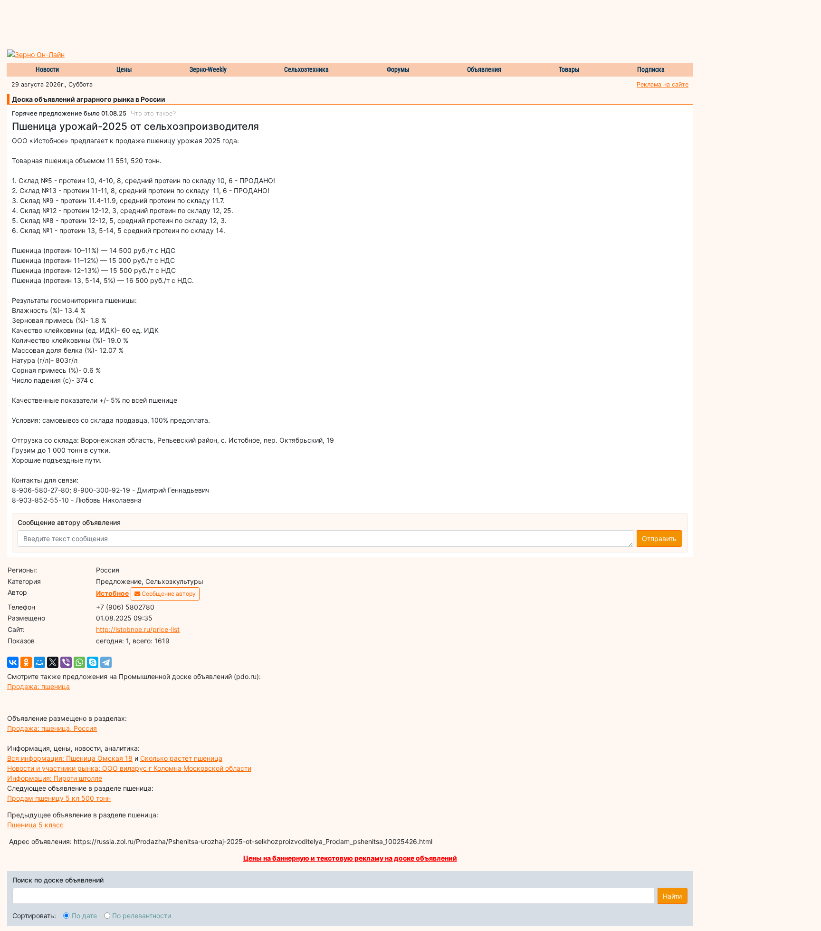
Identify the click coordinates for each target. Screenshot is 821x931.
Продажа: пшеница (38, 686)
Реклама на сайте (662, 84)
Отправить (659, 538)
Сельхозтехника (306, 69)
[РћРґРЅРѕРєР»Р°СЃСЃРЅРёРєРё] (26, 662)
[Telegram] (106, 662)
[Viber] (66, 662)
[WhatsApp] (79, 662)
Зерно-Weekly (208, 69)
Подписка (651, 69)
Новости (47, 69)
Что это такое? (153, 113)
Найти (672, 896)
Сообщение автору (168, 593)
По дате (84, 916)
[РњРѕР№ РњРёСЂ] (39, 662)
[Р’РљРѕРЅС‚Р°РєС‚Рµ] (13, 662)
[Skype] (92, 662)
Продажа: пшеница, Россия (52, 728)
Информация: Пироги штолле (54, 778)
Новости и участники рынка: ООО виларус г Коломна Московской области (129, 768)
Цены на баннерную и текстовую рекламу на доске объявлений (350, 858)
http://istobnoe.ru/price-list (138, 629)
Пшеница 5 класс (35, 825)
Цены (124, 69)
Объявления (484, 69)
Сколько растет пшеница (181, 758)
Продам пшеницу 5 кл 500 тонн (59, 798)
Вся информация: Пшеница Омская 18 (70, 758)
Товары (569, 69)
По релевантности (141, 916)
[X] (52, 662)
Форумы (398, 69)
